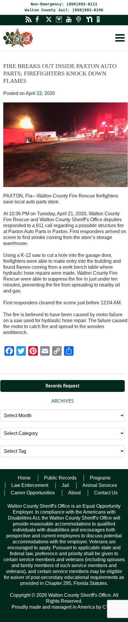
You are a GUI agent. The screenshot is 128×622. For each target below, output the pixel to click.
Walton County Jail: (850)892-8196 (64, 10)
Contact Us (106, 492)
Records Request (62, 386)
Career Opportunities (33, 492)
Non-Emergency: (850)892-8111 (64, 4)
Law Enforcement (29, 485)
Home (24, 477)
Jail (65, 485)
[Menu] (120, 38)
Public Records (60, 477)
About (74, 492)
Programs (100, 477)
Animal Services (99, 485)
